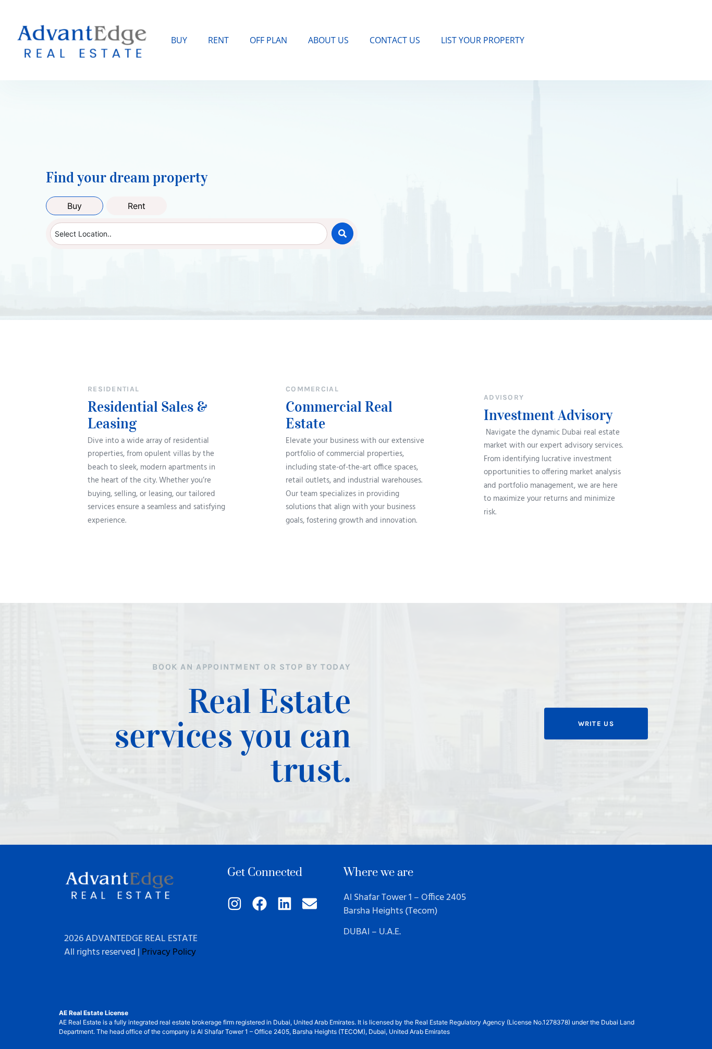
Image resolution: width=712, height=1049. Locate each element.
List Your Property (482, 40)
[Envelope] (309, 903)
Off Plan (268, 40)
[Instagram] (234, 903)
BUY (179, 40)
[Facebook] (259, 903)
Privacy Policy (169, 952)
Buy (74, 206)
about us (328, 40)
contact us (395, 40)
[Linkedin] (284, 903)
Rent (218, 40)
